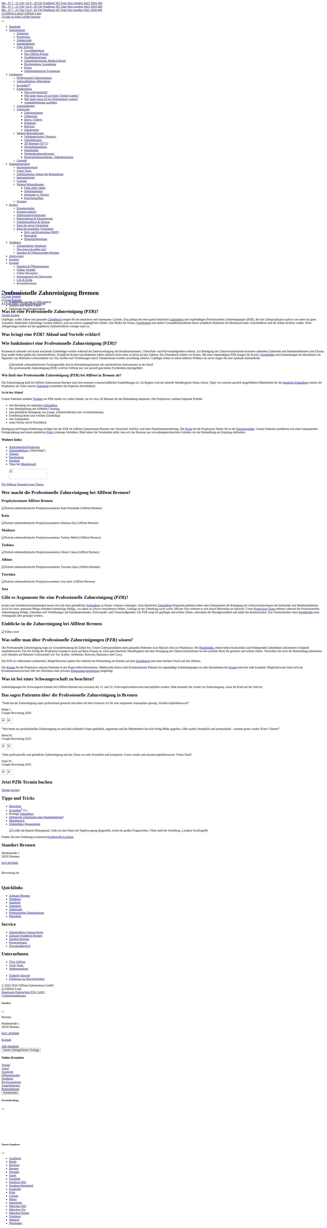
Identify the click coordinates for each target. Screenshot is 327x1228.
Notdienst (15, 242)
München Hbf (17, 1206)
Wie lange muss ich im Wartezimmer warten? (51, 99)
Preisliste (14, 460)
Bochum (14, 1165)
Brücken (29, 126)
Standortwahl (10, 1092)
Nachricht (7, 1071)
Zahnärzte (23, 33)
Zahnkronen (31, 129)
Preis (50, 432)
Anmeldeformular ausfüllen (40, 102)
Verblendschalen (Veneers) (40, 136)
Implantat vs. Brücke (36, 194)
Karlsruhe (15, 1189)
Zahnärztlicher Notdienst (31, 245)
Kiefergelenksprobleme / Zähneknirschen (48, 157)
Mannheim (15, 1202)
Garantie (22, 160)
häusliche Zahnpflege (295, 382)
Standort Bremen (19, 939)
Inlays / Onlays (33, 119)
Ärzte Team (16, 965)
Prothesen (30, 123)
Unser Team (24, 170)
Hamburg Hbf (17, 1182)
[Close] (3, 1011)
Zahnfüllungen (33, 140)
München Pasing (19, 1213)
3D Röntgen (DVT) (36, 143)
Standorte (14, 902)
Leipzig (13, 1195)
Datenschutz (23, 992)
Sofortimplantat (33, 191)
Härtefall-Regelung (35, 239)
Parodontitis (31, 150)
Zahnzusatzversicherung (31, 215)
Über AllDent (25, 47)
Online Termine (26, 269)
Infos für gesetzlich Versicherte (35, 228)
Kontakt (14, 263)
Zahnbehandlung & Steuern (33, 222)
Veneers (14, 453)
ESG (34, 992)
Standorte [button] (14, 26)
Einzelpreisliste (26, 208)
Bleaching (15, 806)
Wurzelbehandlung (35, 146)
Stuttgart (14, 1219)
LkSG (41, 992)
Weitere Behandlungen (30, 133)
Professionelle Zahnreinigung (34, 77)
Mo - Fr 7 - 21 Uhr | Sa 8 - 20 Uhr (22, 3)
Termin (6, 1065)
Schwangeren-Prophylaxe (24, 447)
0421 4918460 (10, 1033)
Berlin (12, 1161)
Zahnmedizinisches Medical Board (45, 60)
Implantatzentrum (19, 164)
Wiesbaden (15, 1223)
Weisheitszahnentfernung (39, 153)
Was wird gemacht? (36, 92)
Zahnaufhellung (18, 450)
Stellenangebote (18, 968)
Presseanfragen (18, 942)
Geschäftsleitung (34, 50)
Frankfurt (14, 1178)
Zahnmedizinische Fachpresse (42, 71)
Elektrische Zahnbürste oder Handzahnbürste (36, 817)
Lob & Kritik (24, 280)
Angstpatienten (26, 106)
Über (17, 961)
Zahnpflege (177, 319)
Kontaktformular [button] (27, 283)
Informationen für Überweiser (34, 276)
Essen (12, 1175)
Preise (188, 428)
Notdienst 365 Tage (54, 3)
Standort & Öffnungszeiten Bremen (38, 252)
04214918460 (10, 862)
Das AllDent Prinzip (36, 54)
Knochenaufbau (33, 198)
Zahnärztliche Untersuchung (26, 932)
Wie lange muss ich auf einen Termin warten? (51, 95)
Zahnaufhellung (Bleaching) (33, 81)
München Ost (17, 1209)
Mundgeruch (28, 464)
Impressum (8, 992)
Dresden (14, 1172)
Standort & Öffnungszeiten (33, 266)
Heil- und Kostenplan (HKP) (41, 232)
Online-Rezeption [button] (27, 273)
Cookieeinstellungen (14, 995)
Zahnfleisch (55, 319)
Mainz (13, 1199)
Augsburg (15, 1158)
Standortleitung (26, 43)
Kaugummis (33, 824)
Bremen (14, 1168)
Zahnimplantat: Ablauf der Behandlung (40, 174)
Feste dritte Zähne (35, 187)
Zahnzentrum (17, 30)
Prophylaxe (23, 36)
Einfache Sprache (19, 975)
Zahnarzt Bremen (19, 895)
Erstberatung (24, 88)
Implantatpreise (26, 177)
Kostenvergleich (26, 211)
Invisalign (23, 85)
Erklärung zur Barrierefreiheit (26, 979)
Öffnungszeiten (11, 1075)
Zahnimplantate (33, 112)
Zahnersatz (23, 109)
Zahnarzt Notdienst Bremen (25, 935)
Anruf (5, 1068)
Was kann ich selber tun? (31, 249)
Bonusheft (30, 235)
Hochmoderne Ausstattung (40, 64)
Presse (28, 67)
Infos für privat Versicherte (32, 225)
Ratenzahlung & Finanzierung (35, 218)
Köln (12, 1192)
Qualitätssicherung (35, 57)
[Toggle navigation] (3, 21)
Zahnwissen (16, 256)
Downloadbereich (19, 946)
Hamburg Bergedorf (21, 1185)
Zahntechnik (24, 40)
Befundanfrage (10, 1089)
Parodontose (16, 457)
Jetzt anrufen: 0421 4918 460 (84, 3)
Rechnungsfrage (11, 1082)
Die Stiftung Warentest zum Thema (23, 484)
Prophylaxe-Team (264, 608)
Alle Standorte (10, 1046)
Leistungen (15, 74)
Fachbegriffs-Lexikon (60, 837)
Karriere (14, 259)
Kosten (13, 204)
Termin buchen (10, 315)
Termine (21, 201)
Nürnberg (15, 1216)
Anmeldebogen (11, 1085)
